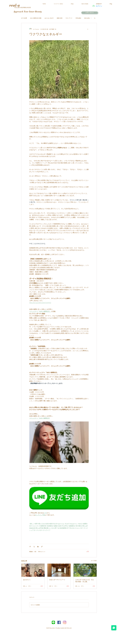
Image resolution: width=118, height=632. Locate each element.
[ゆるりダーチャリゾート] (59, 570)
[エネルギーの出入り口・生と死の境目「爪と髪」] (85, 570)
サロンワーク (69, 18)
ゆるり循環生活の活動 (35, 18)
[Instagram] (64, 622)
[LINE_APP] (53, 622)
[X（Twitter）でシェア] (34, 546)
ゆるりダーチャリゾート (57, 580)
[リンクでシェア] (42, 546)
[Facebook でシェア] (30, 546)
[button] (94, 18)
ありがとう (27, 580)
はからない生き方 (49, 18)
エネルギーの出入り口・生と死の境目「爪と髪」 (84, 581)
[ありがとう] (33, 570)
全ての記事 (24, 18)
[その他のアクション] (88, 29)
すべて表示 (94, 560)
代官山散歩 (78, 18)
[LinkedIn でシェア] (38, 546)
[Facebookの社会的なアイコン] (59, 622)
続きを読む (87, 18)
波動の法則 (59, 18)
